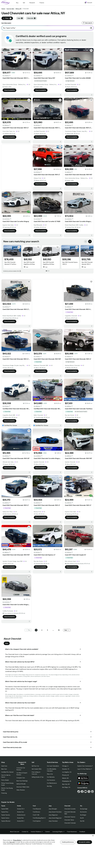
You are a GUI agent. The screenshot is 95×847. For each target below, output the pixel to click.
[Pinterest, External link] (92, 791)
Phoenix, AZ (65, 775)
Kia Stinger (83, 815)
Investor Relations (36, 831)
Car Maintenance (52, 783)
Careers (47, 831)
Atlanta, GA (65, 778)
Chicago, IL (65, 766)
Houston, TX (65, 769)
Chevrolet (67, 806)
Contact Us (25, 831)
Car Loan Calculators (53, 766)
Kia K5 (82, 818)
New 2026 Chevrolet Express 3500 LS (70, 263)
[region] (47, 840)
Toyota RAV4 (4, 809)
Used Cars (4, 766)
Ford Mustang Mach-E (39, 818)
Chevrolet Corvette (70, 809)
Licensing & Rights (57, 831)
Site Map (49, 786)
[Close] (93, 836)
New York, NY (66, 784)
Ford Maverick (37, 809)
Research (32, 3)
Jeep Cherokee (53, 821)
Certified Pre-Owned (7, 772)
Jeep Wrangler (53, 809)
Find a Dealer (5, 780)
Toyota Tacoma (5, 815)
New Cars (4, 769)
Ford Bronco (36, 812)
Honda (19, 806)
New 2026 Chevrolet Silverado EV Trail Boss (10, 263)
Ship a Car (50, 774)
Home (3, 8)
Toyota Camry (5, 818)
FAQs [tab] (6, 643)
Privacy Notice (17, 840)
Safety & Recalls (21, 784)
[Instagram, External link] (89, 791)
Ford (34, 806)
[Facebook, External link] (82, 791)
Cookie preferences (68, 842)
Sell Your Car (35, 766)
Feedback (82, 831)
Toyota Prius (4, 812)
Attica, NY (18, 8)
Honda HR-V (20, 821)
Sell (24, 3)
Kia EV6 (82, 821)
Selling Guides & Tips (38, 777)
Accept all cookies (84, 842)
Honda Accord (21, 815)
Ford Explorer (37, 821)
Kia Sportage (83, 809)
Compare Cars (21, 778)
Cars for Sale (10, 8)
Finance (42, 3)
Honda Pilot (20, 818)
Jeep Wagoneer (53, 815)
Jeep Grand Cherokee (55, 812)
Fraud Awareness (72, 831)
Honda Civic (20, 812)
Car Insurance (51, 780)
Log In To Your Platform (84, 769)
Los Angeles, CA (66, 772)
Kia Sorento (83, 812)
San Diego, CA (66, 787)
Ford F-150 (36, 815)
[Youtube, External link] (85, 791)
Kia (81, 806)
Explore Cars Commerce (84, 766)
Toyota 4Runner (5, 821)
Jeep (50, 806)
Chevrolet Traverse (69, 817)
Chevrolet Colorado (70, 823)
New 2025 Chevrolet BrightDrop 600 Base (29, 263)
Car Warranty (50, 777)
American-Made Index (23, 787)
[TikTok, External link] (78, 791)
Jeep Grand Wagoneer (55, 818)
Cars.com (12, 842)
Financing (4, 793)
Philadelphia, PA (66, 781)
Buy (17, 3)
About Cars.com (14, 831)
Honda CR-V (20, 809)
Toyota (3, 806)
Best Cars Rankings (22, 781)
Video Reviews (21, 790)
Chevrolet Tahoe (69, 820)
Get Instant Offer (37, 769)
